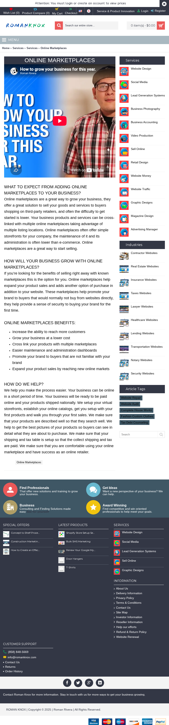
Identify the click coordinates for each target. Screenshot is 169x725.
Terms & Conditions (128, 602)
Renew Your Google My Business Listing (80, 550)
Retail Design (139, 162)
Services (18, 48)
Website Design (141, 68)
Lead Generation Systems (148, 95)
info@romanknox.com (22, 657)
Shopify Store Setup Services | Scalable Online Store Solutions (80, 532)
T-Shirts (70, 567)
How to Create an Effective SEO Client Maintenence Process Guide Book (25, 550)
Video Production (142, 135)
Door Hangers (74, 558)
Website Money (141, 175)
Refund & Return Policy (131, 632)
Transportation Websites (147, 346)
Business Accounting (144, 122)
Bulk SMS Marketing (78, 541)
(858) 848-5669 (18, 652)
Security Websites (142, 373)
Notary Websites (141, 360)
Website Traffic (140, 189)
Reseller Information (129, 622)
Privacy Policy (125, 598)
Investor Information (129, 617)
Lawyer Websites (142, 306)
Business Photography (145, 108)
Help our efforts (126, 627)
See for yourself (38, 511)
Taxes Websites (141, 293)
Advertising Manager (144, 229)
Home (5, 48)
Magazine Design (142, 216)
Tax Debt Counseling (134, 422)
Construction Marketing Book (25, 541)
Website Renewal (127, 636)
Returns (10, 666)
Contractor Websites (144, 253)
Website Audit (130, 404)
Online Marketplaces (54, 48)
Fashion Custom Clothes (137, 416)
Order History (14, 671)
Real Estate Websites (145, 266)
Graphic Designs (142, 202)
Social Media (139, 82)
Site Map (122, 612)
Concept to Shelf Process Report (25, 532)
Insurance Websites (144, 279)
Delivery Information (129, 593)
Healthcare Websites (144, 320)
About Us (122, 588)
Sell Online (138, 149)
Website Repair (131, 397)
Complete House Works (136, 410)
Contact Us (123, 607)
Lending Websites (142, 333)
